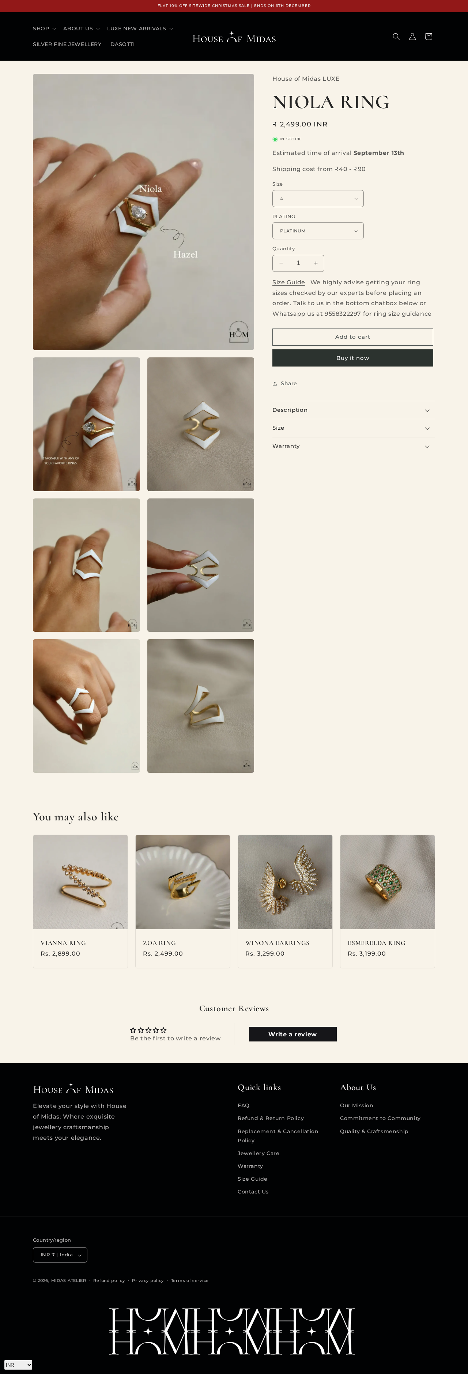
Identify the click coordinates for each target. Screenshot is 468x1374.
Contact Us (253, 1191)
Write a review (292, 1034)
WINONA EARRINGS (277, 943)
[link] (234, 1331)
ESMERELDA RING (376, 943)
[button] (44, 28)
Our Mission (357, 1105)
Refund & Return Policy (271, 1118)
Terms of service (190, 1280)
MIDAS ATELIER (68, 1280)
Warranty (250, 1166)
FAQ (244, 1105)
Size (277, 184)
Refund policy (109, 1280)
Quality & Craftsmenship (374, 1131)
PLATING (283, 216)
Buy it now (352, 357)
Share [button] (289, 383)
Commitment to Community (380, 1118)
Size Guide (288, 282)
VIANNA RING (63, 943)
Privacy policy (148, 1280)
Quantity (283, 248)
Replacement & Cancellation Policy (278, 1135)
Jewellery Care (258, 1153)
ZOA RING (159, 943)
